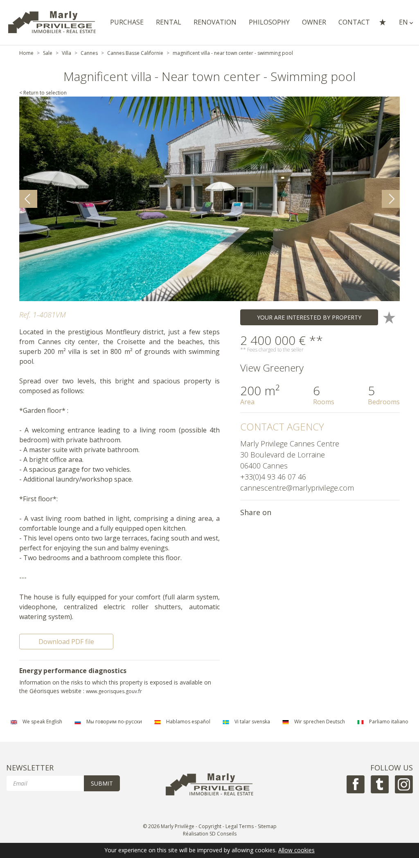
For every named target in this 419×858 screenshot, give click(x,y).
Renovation (215, 22)
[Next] (391, 199)
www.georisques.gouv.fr (114, 691)
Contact (354, 22)
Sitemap (267, 826)
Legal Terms (239, 826)
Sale (47, 53)
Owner (314, 22)
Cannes (89, 53)
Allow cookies (296, 850)
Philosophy (269, 22)
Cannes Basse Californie (135, 53)
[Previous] (28, 199)
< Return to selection (43, 92)
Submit (102, 783)
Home (26, 53)
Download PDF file (66, 641)
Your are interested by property (309, 317)
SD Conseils (223, 833)
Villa (66, 53)
